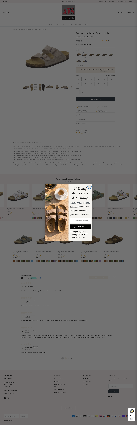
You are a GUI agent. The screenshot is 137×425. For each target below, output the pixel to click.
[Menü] (134, 409)
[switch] (131, 419)
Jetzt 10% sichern (80, 227)
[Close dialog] (89, 187)
